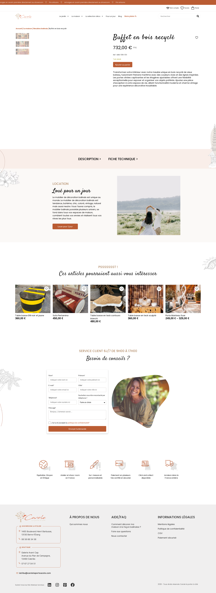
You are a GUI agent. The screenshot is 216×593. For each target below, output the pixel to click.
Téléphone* (52, 398)
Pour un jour (111, 16)
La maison (76, 16)
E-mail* (51, 385)
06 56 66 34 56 (28, 539)
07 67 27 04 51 (28, 563)
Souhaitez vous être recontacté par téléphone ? (91, 396)
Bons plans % (130, 16)
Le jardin (62, 16)
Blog (120, 16)
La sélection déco (93, 16)
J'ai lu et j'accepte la (70, 423)
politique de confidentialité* (78, 423)
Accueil (19, 28)
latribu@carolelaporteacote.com (35, 573)
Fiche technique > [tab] (123, 159)
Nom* (50, 375)
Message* (52, 408)
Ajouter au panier (122, 64)
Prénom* (81, 375)
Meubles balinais (40, 28)
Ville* (80, 385)
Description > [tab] (89, 159)
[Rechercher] (198, 16)
